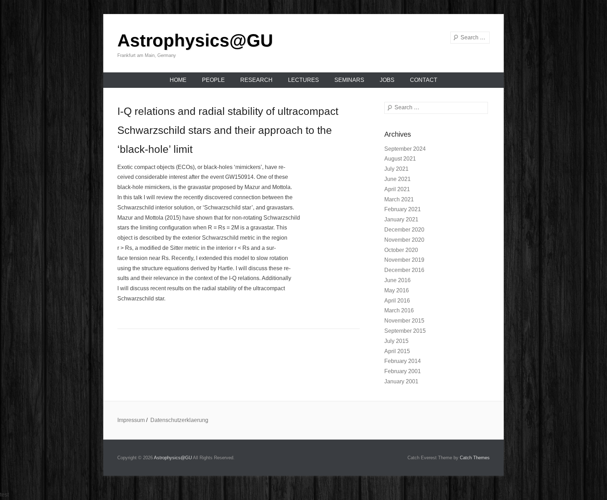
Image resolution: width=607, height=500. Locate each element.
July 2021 (396, 169)
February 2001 (402, 371)
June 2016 (397, 280)
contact (423, 80)
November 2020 (404, 240)
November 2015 (404, 321)
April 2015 (397, 351)
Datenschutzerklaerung (179, 420)
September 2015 (405, 331)
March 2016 (399, 310)
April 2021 (397, 189)
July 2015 (396, 341)
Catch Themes (475, 457)
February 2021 (402, 209)
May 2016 (396, 290)
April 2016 (397, 301)
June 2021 (397, 179)
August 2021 (400, 159)
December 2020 (404, 230)
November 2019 (404, 260)
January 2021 (401, 219)
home (178, 80)
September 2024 (405, 149)
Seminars (349, 80)
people (213, 80)
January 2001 (401, 381)
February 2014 (402, 361)
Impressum (131, 420)
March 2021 (399, 199)
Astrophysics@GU (195, 40)
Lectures (303, 80)
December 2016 (404, 270)
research (256, 80)
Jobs (387, 80)
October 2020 (401, 250)
